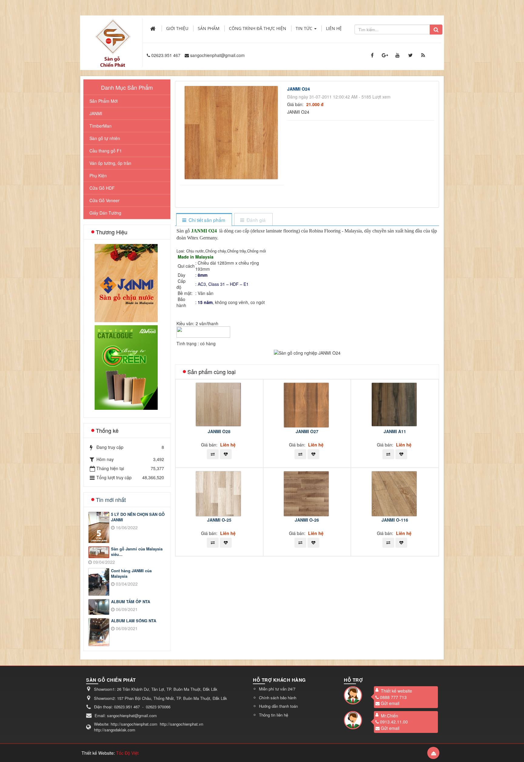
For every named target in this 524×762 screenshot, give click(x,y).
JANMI (95, 113)
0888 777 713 (393, 697)
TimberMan (100, 126)
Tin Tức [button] (305, 28)
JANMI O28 (219, 431)
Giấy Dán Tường (105, 213)
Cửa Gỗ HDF (102, 188)
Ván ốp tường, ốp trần (110, 163)
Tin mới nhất (111, 499)
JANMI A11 (395, 431)
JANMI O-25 (219, 520)
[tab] (203, 220)
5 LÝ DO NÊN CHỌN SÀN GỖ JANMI (138, 517)
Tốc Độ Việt (127, 753)
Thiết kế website (396, 691)
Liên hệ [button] (334, 28)
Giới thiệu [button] (177, 28)
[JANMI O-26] (307, 493)
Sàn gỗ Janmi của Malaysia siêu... (137, 551)
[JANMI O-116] (394, 493)
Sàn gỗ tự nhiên (104, 138)
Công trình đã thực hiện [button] (257, 28)
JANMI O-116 (394, 520)
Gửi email (390, 703)
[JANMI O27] (307, 404)
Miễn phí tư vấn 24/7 (277, 689)
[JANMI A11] (394, 404)
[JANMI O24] (232, 132)
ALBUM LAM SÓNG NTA (133, 620)
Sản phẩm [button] (209, 28)
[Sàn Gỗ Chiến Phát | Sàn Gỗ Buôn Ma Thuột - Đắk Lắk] (113, 36)
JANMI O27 (307, 431)
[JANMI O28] (219, 404)
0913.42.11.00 (394, 722)
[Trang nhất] (153, 28)
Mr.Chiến (389, 716)
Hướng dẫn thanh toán (278, 706)
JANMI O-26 (307, 520)
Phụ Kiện (98, 175)
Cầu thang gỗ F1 (105, 151)
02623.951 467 (165, 55)
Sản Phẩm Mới (103, 101)
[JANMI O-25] (219, 493)
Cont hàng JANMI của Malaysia (131, 573)
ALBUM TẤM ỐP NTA (130, 601)
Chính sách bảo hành (277, 697)
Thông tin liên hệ (273, 715)
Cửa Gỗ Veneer (104, 200)
